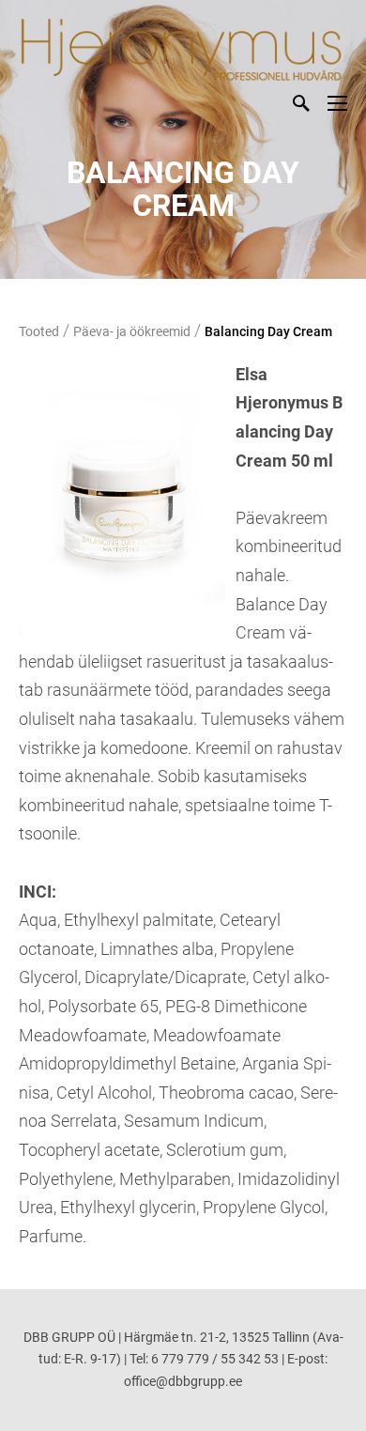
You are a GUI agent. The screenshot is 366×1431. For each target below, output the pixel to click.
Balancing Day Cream (268, 331)
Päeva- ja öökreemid (132, 331)
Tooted (39, 331)
